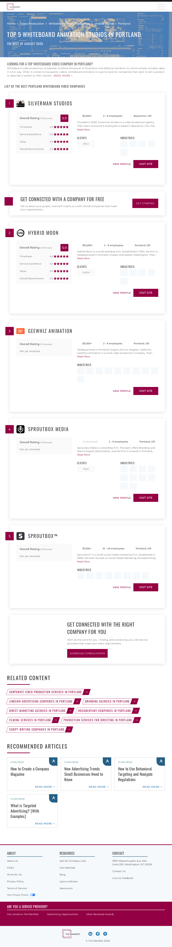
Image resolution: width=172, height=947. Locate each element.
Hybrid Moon (43, 232)
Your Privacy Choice (17, 894)
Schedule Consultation (87, 653)
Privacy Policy (15, 881)
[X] (105, 934)
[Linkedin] (90, 934)
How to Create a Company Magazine (30, 771)
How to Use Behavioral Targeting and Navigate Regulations (135, 774)
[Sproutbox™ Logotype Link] (20, 536)
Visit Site (146, 164)
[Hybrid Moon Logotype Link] (20, 233)
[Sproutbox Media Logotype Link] (20, 429)
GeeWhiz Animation (50, 331)
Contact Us (119, 871)
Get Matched (67, 867)
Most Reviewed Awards (100, 914)
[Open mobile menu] (161, 6)
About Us (12, 860)
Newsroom (66, 888)
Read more (43, 786)
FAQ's (10, 867)
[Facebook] (98, 934)
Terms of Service (17, 888)
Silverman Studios (50, 103)
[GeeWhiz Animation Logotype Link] (20, 331)
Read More (83, 129)
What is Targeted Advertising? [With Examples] (25, 811)
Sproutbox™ (43, 536)
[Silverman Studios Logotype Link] (20, 103)
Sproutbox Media (48, 429)
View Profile (122, 164)
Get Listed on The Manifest (23, 914)
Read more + (63, 75)
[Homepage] (13, 6)
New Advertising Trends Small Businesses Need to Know (83, 774)
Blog (62, 874)
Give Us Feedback (122, 878)
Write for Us (14, 874)
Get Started (145, 203)
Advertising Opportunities (62, 914)
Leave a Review (69, 881)
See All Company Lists (73, 860)
